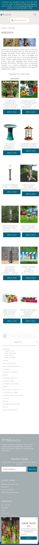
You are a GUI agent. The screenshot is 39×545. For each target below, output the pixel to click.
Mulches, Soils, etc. (12, 389)
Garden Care (8, 381)
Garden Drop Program (13, 395)
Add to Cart (12, 112)
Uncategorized (10, 410)
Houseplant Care (11, 384)
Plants (6, 398)
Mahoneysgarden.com (10, 484)
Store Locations (7, 490)
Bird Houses (10, 357)
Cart (3, 510)
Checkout (5, 513)
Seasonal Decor (10, 378)
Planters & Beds (10, 392)
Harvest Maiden (30, 4)
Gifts (5, 375)
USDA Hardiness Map (9, 492)
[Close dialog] (36, 519)
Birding (6, 349)
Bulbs (5, 360)
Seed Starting (9, 363)
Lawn (5, 387)
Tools (5, 401)
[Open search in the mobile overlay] (19, 20)
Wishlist (4, 508)
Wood (5, 407)
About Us (5, 487)
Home (3, 28)
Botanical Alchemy (26, 6)
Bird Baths (9, 351)
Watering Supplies (11, 404)
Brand (18, 342)
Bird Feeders (10, 353)
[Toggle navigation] (34, 14)
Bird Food (9, 355)
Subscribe (32, 469)
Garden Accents (10, 372)
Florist (6, 369)
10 (30, 336)
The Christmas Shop (12, 366)
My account (6, 505)
